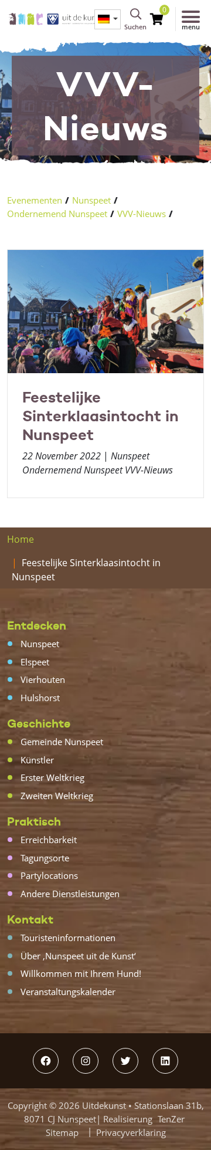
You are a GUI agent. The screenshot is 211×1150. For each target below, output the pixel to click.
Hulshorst (40, 697)
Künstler (37, 760)
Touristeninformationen (68, 937)
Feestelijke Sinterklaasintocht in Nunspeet (100, 416)
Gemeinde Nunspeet (62, 742)
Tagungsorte (45, 858)
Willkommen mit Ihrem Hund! (81, 973)
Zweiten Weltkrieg (57, 795)
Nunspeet (91, 200)
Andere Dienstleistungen (70, 893)
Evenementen (34, 200)
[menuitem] (107, 19)
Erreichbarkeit (49, 839)
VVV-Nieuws (141, 213)
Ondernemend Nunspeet (57, 213)
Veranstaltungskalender (68, 991)
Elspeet (35, 662)
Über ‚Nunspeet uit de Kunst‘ (78, 956)
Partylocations (49, 875)
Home (20, 539)
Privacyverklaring (131, 1132)
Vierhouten (43, 679)
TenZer (171, 1119)
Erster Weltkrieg (52, 777)
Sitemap (62, 1132)
